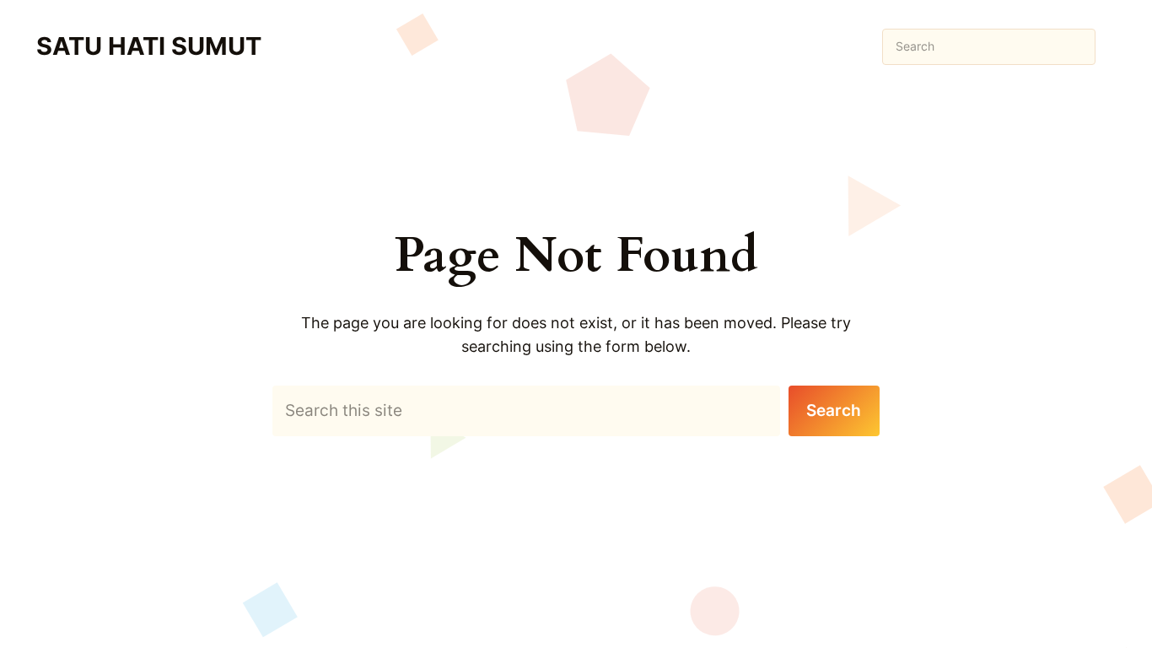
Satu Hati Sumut (148, 46)
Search (833, 410)
